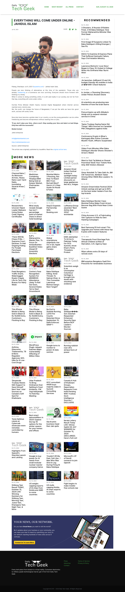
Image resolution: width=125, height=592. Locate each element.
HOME (46, 7)
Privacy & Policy (83, 563)
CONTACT (80, 7)
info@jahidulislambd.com (20, 138)
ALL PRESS (69, 7)
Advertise (67, 563)
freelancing (21, 92)
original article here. (60, 149)
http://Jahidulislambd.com (21, 142)
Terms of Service (84, 561)
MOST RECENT (57, 7)
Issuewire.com (38, 86)
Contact (66, 565)
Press (66, 561)
